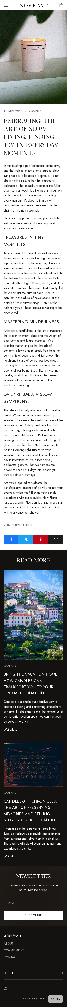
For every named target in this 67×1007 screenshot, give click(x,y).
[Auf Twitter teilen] (26, 539)
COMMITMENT (14, 950)
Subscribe (33, 915)
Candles (35, 111)
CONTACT (11, 957)
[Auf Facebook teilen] (11, 539)
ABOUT (9, 943)
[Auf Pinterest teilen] (41, 539)
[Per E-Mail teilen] (56, 539)
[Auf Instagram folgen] (5, 988)
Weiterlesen (11, 729)
